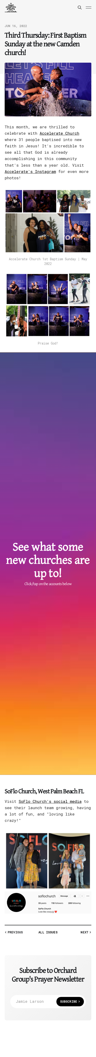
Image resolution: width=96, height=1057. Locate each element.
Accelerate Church (59, 133)
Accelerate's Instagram (30, 171)
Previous (15, 932)
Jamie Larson (46, 1001)
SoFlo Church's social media (50, 801)
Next (84, 932)
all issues (47, 932)
